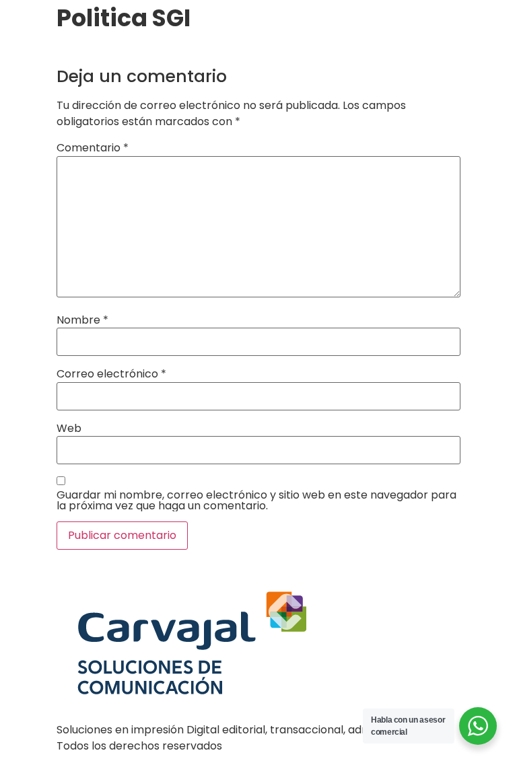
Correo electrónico (111, 374)
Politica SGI (87, 49)
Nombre (82, 320)
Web (69, 428)
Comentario (93, 148)
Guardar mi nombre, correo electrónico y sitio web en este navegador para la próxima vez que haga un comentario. (256, 500)
